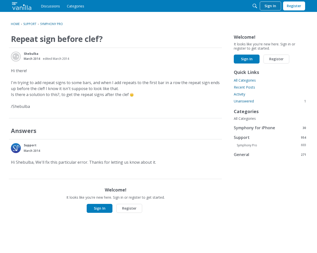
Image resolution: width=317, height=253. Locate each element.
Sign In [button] (100, 208)
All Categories (245, 80)
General (270, 154)
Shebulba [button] (31, 54)
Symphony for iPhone (270, 127)
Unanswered (270, 101)
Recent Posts (244, 87)
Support (270, 137)
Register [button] (129, 208)
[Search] (254, 5)
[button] (16, 57)
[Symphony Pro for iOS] (21, 6)
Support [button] (30, 145)
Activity (239, 94)
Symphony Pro (271, 145)
